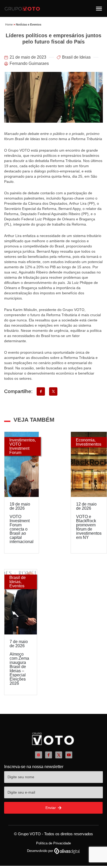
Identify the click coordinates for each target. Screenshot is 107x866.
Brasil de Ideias (76, 57)
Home (9, 24)
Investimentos (22, 440)
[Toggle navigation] (99, 9)
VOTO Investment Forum (19, 448)
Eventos (16, 586)
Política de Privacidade (53, 843)
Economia (85, 440)
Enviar (51, 808)
